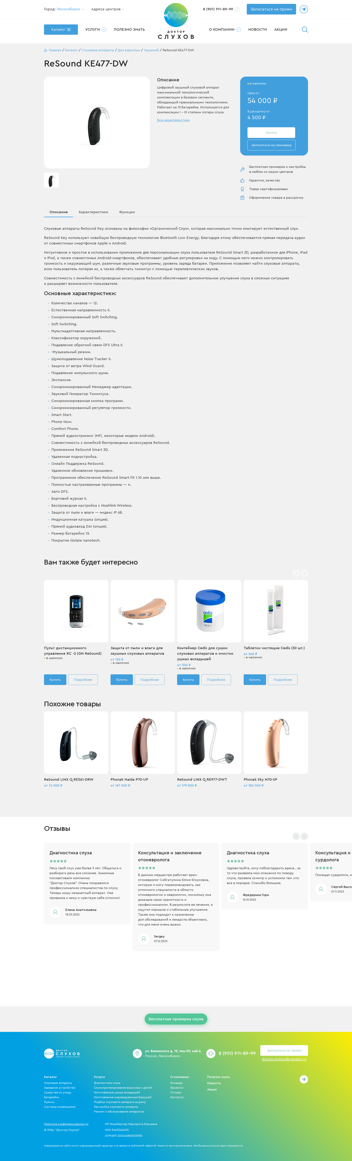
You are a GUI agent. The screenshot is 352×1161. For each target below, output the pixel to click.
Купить (271, 132)
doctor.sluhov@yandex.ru (284, 1059)
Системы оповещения (59, 1106)
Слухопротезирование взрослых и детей (123, 1087)
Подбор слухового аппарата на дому (120, 1102)
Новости (214, 1083)
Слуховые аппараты (58, 1082)
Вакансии (176, 1087)
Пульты (49, 1102)
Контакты (177, 1097)
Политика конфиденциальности (66, 1124)
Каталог (50, 1077)
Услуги (99, 1077)
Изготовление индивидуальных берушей (122, 1097)
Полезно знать (218, 1077)
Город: (62, 9)
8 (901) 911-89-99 (218, 9)
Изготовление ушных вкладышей (117, 1092)
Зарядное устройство (60, 1087)
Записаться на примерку (271, 145)
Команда (176, 1082)
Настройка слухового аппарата (116, 1106)
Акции (212, 1089)
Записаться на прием (271, 9)
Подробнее (83, 679)
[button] (304, 573)
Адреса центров (106, 9)
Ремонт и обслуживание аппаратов (119, 1111)
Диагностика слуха (107, 1082)
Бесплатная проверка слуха (176, 1019)
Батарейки (51, 1097)
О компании (179, 1077)
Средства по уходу (57, 1092)
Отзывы (175, 1092)
